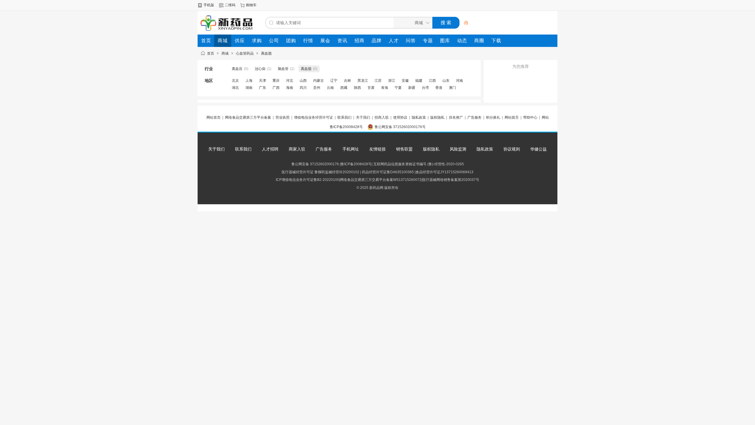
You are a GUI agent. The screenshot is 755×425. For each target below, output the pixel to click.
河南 (459, 81)
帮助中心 (530, 117)
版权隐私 (437, 117)
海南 (289, 88)
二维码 (230, 5)
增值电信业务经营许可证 (313, 117)
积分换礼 (493, 117)
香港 (438, 88)
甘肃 (371, 88)
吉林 (347, 81)
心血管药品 (245, 53)
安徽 (405, 81)
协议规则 (511, 149)
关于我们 (363, 117)
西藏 (343, 88)
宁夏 (398, 88)
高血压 (237, 69)
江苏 (378, 81)
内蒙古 (318, 81)
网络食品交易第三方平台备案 (248, 117)
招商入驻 (382, 117)
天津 (262, 81)
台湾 (425, 88)
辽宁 (333, 81)
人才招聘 (270, 149)
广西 (276, 88)
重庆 (276, 81)
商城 (225, 53)
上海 (248, 81)
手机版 (208, 5)
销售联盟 (404, 149)
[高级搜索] (463, 23)
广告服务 (474, 117)
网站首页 (213, 117)
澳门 (452, 88)
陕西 (357, 88)
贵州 (316, 88)
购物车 (251, 5)
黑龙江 (362, 81)
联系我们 (344, 117)
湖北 (235, 88)
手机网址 (350, 149)
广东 (262, 88)
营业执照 (282, 117)
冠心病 (260, 69)
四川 (303, 88)
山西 (303, 81)
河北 (289, 81)
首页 (210, 53)
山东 (445, 81)
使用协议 (400, 117)
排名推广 (456, 117)
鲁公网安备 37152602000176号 (400, 127)
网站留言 (512, 117)
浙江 (391, 81)
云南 (330, 88)
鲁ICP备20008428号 (346, 127)
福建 (418, 81)
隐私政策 (419, 117)
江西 (432, 81)
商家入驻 (297, 149)
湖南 (248, 88)
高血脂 (266, 53)
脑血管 (283, 69)
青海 (384, 88)
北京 (235, 81)
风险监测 (458, 149)
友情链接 (377, 149)
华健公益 (538, 149)
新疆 (411, 88)
